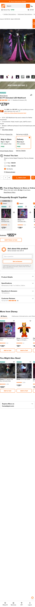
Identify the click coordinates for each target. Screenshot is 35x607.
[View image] (2, 77)
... (1, 14)
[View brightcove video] (28, 77)
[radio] (5, 162)
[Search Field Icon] (28, 6)
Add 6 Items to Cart (11, 240)
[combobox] (16, 6)
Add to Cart (22, 177)
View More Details (7, 129)
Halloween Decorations (25, 14)
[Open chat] (34, 23)
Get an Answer (17, 261)
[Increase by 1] (9, 177)
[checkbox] (17, 203)
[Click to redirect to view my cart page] (32, 6)
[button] (17, 277)
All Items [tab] (4, 316)
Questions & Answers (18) (20, 100)
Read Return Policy (9, 192)
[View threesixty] (22, 77)
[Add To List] (33, 177)
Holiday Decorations (9, 14)
